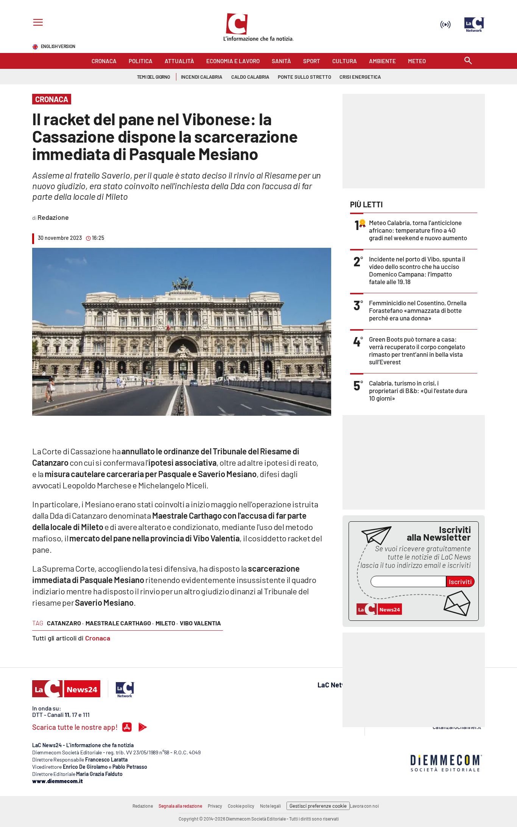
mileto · (167, 622)
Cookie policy (241, 805)
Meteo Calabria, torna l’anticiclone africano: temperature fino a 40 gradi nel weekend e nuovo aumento (418, 230)
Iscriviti (460, 581)
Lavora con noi (364, 805)
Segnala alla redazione (180, 805)
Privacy (215, 805)
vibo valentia (200, 622)
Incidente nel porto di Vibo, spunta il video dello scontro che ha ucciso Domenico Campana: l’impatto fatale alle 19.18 (417, 270)
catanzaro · (65, 622)
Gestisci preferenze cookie (318, 806)
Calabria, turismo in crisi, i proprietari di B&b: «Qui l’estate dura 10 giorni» (418, 390)
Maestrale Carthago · (120, 622)
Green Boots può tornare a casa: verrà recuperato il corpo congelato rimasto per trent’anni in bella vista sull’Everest (417, 350)
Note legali (270, 805)
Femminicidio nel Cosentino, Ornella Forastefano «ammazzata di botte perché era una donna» (418, 310)
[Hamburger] (36, 23)
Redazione (142, 805)
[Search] (468, 61)
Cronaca (97, 638)
